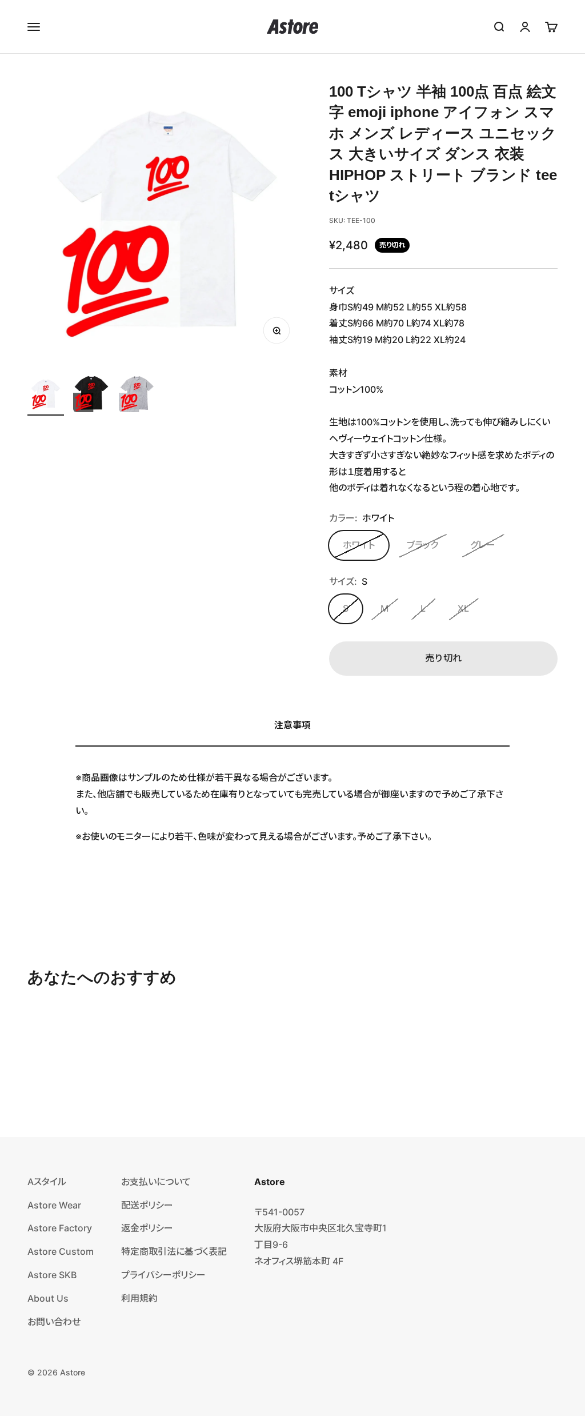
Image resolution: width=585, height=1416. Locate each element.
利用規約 (139, 1298)
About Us (48, 1298)
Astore (72, 1372)
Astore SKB (52, 1275)
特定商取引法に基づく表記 (174, 1251)
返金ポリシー (147, 1228)
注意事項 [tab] (292, 725)
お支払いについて (156, 1181)
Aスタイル (46, 1181)
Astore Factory (59, 1228)
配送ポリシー (147, 1205)
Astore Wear (54, 1205)
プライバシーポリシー (163, 1275)
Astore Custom (60, 1251)
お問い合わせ (54, 1321)
